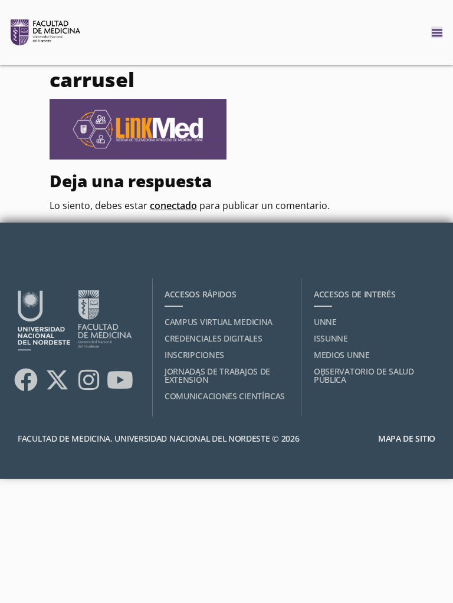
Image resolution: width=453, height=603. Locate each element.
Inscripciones (194, 354)
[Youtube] (120, 380)
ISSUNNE (331, 338)
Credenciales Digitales (213, 338)
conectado (173, 205)
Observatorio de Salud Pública (364, 375)
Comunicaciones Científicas (225, 396)
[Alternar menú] (437, 32)
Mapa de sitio (406, 438)
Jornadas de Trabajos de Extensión (217, 375)
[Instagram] (88, 380)
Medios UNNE (342, 354)
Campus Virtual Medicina (219, 321)
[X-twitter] (57, 380)
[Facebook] (26, 380)
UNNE (325, 321)
